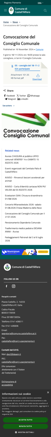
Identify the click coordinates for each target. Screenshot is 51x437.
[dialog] (25, 413)
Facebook (11, 95)
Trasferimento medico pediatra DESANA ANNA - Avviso (23, 230)
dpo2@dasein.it (14, 354)
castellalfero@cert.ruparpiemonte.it (18, 341)
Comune (39, 49)
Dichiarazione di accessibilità (9, 383)
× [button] (48, 393)
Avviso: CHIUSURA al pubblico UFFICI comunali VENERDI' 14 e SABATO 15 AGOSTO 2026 (22, 159)
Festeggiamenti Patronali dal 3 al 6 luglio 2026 (24, 239)
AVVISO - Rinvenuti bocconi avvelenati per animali (24, 179)
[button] (25, 432)
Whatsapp (35, 95)
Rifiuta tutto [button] (25, 426)
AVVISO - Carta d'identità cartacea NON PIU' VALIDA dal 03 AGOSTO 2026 (25, 188)
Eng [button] (39, 2)
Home (6, 22)
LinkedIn (24, 99)
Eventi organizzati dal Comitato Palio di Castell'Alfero (23, 170)
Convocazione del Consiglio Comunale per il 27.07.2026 (25, 215)
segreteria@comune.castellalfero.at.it (19, 333)
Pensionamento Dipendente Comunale (22, 222)
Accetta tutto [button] (25, 420)
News (15, 22)
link (11, 414)
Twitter (22, 95)
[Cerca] (45, 10)
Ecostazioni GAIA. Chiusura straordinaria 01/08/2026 (23, 197)
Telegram (12, 99)
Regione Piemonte (12, 2)
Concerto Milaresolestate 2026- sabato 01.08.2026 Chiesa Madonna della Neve (23, 206)
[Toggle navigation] (5, 10)
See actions (7, 105)
